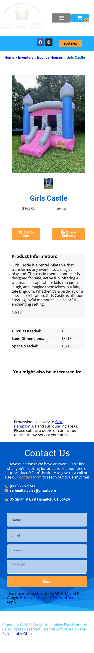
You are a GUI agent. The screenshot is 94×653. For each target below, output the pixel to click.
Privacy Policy (31, 597)
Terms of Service (66, 597)
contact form (30, 477)
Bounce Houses (50, 57)
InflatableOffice (20, 633)
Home (9, 57)
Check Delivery (69, 234)
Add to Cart (28, 234)
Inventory (26, 57)
